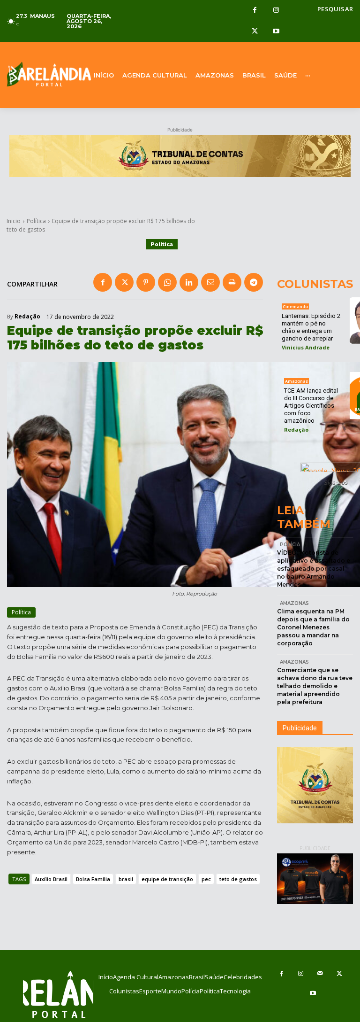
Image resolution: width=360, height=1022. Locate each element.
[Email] (210, 282)
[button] (335, 9)
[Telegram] (253, 282)
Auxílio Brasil (51, 879)
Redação (27, 316)
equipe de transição (167, 879)
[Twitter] (255, 31)
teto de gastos (238, 879)
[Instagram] (276, 10)
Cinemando (295, 306)
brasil (126, 879)
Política (36, 221)
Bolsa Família (93, 879)
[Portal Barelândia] (45, 74)
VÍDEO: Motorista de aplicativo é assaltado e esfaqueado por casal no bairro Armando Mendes (313, 568)
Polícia (290, 545)
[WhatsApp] (167, 282)
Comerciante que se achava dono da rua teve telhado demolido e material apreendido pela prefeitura (314, 685)
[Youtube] (276, 31)
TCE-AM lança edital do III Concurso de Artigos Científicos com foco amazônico (311, 405)
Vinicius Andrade (306, 347)
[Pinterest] (145, 282)
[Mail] (320, 974)
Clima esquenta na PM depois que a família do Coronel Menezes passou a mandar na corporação (313, 627)
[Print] (232, 282)
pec (206, 879)
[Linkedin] (189, 282)
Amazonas (296, 381)
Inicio (14, 221)
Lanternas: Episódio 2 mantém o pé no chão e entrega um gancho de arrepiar (311, 327)
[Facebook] (255, 10)
